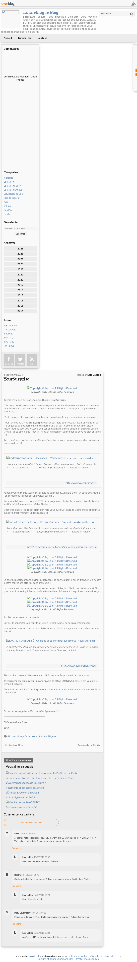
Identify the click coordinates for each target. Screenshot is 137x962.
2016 (20, 300)
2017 (20, 295)
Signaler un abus (100, 956)
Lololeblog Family (12, 185)
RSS (31, 364)
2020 (20, 279)
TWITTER (9, 337)
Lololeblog (9, 181)
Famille (7, 214)
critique (7, 206)
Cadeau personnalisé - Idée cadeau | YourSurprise (82, 458)
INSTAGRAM (10, 325)
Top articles (70, 956)
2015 (20, 305)
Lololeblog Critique (13, 189)
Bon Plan (8, 210)
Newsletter (24, 37)
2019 (20, 284)
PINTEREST (10, 345)
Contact (42, 37)
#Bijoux (52, 736)
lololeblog (8, 177)
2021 (20, 274)
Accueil (8, 37)
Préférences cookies (87, 958)
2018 (20, 290)
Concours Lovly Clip (87, 745)
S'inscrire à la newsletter (18, 760)
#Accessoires (15, 736)
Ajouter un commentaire (31, 822)
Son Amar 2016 (15, 745)
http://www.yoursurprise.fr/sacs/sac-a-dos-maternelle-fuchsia (62, 547)
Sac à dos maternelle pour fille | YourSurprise (80, 522)
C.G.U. (115, 956)
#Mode (43, 736)
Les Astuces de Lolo (13, 193)
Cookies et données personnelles (55, 958)
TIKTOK (8, 333)
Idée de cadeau (11, 197)
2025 (20, 253)
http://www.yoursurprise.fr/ (81, 483)
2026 (20, 248)
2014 (20, 310)
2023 (20, 264)
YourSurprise (16, 379)
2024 (20, 258)
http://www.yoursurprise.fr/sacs (79, 665)
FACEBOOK (10, 329)
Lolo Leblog (35, 956)
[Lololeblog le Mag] (10, 18)
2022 (20, 269)
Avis (6, 202)
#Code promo (30, 736)
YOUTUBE (9, 341)
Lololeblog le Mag (40, 12)
